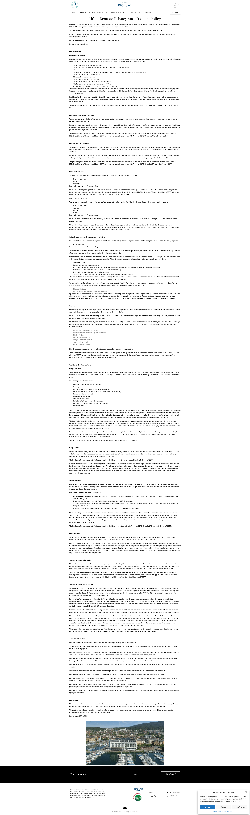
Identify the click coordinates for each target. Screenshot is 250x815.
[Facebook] (126, 808)
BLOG (140, 12)
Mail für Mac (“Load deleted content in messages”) (90, 291)
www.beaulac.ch (107, 59)
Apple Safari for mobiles (81, 344)
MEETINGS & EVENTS (115, 12)
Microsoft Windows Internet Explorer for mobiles (89, 333)
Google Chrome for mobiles (82, 340)
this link (142, 434)
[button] (246, 792)
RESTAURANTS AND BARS (97, 12)
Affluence (135, 811)
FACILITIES (130, 12)
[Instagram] (124, 808)
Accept (207, 807)
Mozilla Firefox (78, 335)
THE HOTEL (73, 12)
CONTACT (148, 12)
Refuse (223, 807)
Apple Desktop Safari (80, 342)
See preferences (239, 807)
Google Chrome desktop (81, 337)
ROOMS (81, 12)
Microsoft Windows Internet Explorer (85, 330)
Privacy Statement (227, 811)
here (80, 468)
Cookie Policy (217, 811)
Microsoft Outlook (79, 289)
